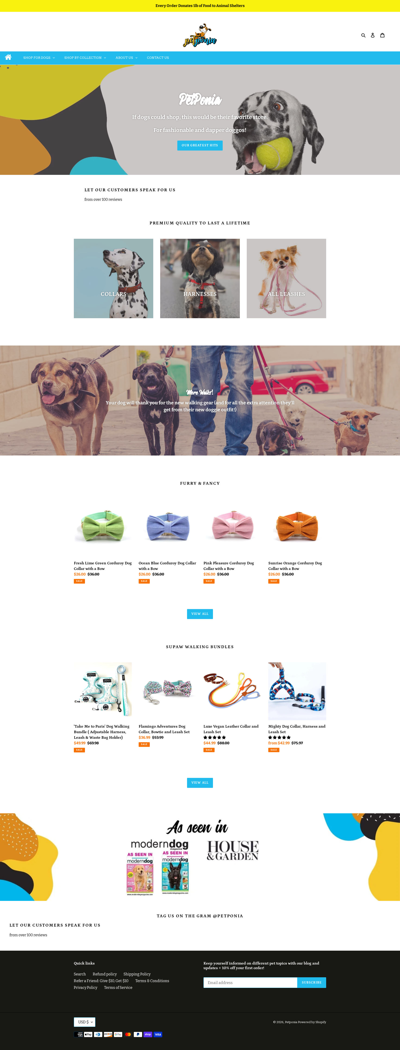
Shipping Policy (137, 974)
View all (200, 614)
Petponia (291, 1022)
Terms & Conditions (152, 981)
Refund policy (105, 974)
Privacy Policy (85, 987)
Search (80, 974)
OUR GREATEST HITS (200, 145)
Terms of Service (118, 987)
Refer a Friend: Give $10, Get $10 (101, 981)
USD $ (83, 1022)
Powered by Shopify (312, 1022)
